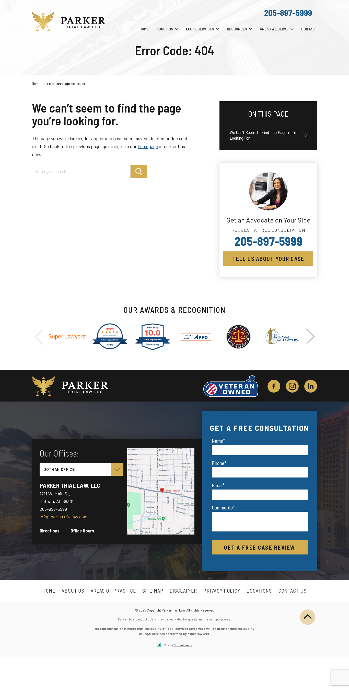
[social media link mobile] (273, 386)
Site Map (152, 590)
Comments (223, 507)
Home (144, 28)
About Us (165, 28)
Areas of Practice (113, 590)
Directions (50, 531)
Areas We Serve (274, 28)
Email (218, 485)
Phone (219, 463)
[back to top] (307, 617)
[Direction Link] (160, 450)
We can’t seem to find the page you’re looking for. (263, 135)
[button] (310, 336)
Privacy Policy (221, 590)
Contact (309, 28)
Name (218, 441)
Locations (259, 590)
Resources (237, 28)
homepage (148, 146)
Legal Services (200, 28)
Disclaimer (183, 590)
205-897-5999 (268, 241)
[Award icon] (67, 336)
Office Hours (82, 531)
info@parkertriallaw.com (63, 516)
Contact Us (292, 590)
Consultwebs (183, 645)
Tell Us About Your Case (268, 258)
